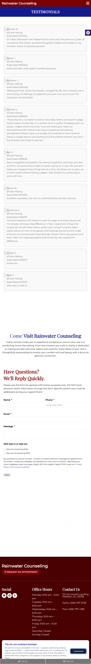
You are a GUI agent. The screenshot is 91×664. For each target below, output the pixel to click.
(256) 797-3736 (78, 603)
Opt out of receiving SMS (18, 453)
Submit (7, 475)
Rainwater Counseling (19, 3)
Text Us (69, 661)
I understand (78, 651)
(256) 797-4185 (76, 609)
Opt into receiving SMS (17, 449)
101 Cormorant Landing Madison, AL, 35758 (75, 595)
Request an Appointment (22, 572)
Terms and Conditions (20, 467)
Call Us (24, 661)
